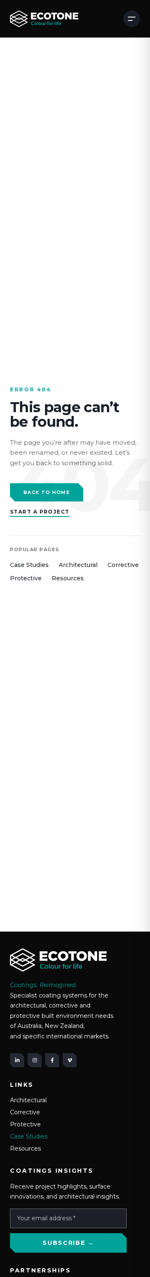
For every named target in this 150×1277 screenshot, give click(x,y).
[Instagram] (35, 1060)
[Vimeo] (69, 1060)
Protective (26, 578)
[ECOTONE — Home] (44, 18)
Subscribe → (68, 1243)
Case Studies (29, 565)
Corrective (123, 565)
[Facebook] (52, 1060)
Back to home (46, 492)
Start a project (40, 512)
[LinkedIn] (17, 1060)
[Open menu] (131, 18)
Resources (68, 578)
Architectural (78, 565)
